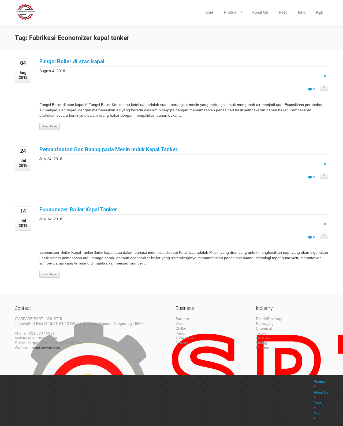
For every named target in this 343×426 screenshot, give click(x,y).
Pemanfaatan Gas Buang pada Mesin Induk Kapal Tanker (108, 149)
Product (230, 12)
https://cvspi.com (46, 348)
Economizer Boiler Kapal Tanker (78, 209)
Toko (301, 12)
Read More (49, 126)
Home (208, 12)
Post (283, 12)
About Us (260, 12)
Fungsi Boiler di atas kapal (71, 61)
